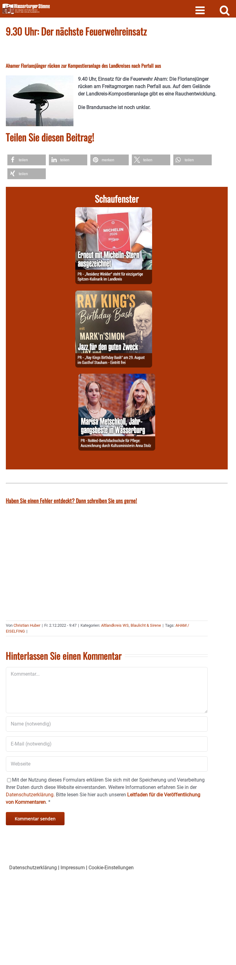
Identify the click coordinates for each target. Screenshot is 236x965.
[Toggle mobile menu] (200, 10)
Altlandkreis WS (115, 625)
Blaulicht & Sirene (146, 625)
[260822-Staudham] (113, 294)
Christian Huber (27, 625)
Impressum (73, 868)
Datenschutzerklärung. (30, 795)
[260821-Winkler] (113, 211)
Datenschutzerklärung (33, 868)
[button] (26, 160)
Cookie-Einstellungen (111, 868)
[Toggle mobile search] (225, 10)
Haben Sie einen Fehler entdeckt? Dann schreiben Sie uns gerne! (71, 501)
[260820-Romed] (116, 377)
